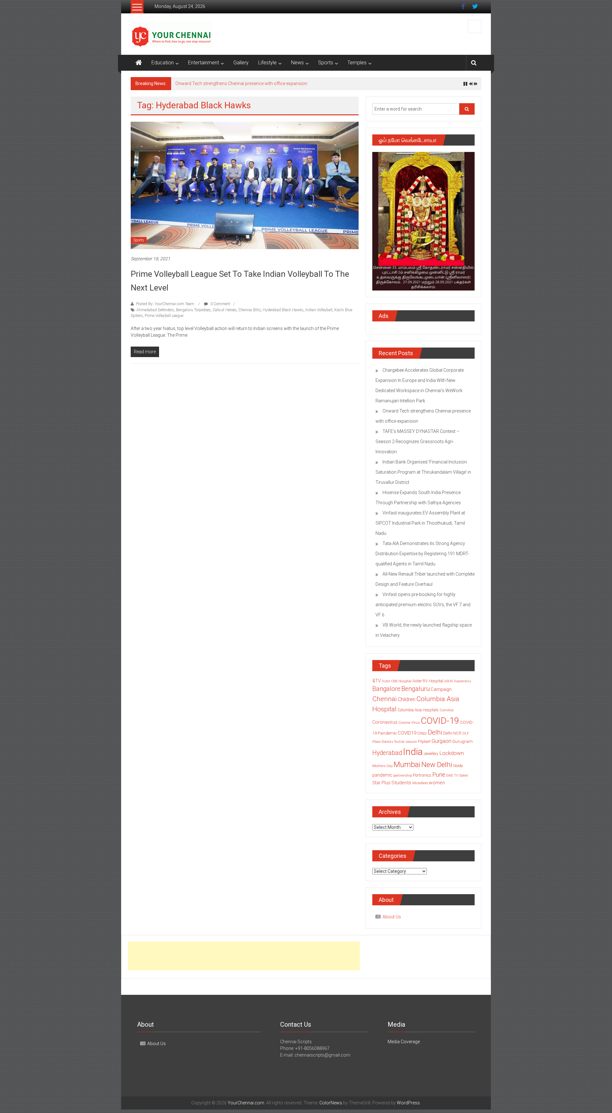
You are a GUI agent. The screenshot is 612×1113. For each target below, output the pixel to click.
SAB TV (452, 775)
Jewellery (431, 753)
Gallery (241, 63)
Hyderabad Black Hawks (283, 310)
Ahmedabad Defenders (155, 310)
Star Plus (381, 782)
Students (401, 783)
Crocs (422, 733)
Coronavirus (384, 722)
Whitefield (420, 783)
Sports (325, 63)
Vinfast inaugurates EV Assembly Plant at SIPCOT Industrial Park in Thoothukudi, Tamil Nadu (420, 523)
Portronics (422, 775)
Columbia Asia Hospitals (418, 710)
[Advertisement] (244, 956)
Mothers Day (382, 766)
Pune (438, 774)
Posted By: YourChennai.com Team (165, 304)
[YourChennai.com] (139, 63)
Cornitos (447, 710)
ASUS (448, 681)
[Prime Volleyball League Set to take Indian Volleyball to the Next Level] (245, 185)
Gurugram (462, 741)
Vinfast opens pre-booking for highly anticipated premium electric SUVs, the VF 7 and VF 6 (422, 604)
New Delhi (436, 764)
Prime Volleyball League (164, 315)
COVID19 (407, 733)
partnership (402, 775)
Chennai (384, 699)
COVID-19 (440, 720)
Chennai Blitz (249, 310)
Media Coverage (404, 1041)
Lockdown (451, 753)
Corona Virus (409, 722)
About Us (391, 916)
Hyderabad (387, 753)
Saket (463, 775)
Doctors (387, 742)
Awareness (462, 681)
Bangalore (386, 689)
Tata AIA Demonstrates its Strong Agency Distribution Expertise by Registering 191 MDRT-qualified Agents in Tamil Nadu (422, 553)
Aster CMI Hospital (397, 681)
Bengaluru (415, 689)
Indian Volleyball (318, 310)
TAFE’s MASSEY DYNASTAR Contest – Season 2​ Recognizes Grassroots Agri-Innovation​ (417, 441)
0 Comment (219, 304)
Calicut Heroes (225, 310)
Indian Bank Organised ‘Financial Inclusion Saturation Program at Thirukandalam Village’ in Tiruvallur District (423, 472)
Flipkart (424, 741)
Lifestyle (267, 63)
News (297, 63)
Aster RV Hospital (427, 681)
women (437, 783)
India (413, 751)
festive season (405, 742)
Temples (357, 63)
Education (162, 63)
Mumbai (407, 764)
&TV (376, 680)
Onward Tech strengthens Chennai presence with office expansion (241, 83)
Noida (458, 766)
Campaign (441, 689)
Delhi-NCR (452, 733)
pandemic (382, 775)
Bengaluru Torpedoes (193, 310)
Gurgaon (441, 741)
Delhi (435, 732)
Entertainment (203, 63)
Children (406, 699)
